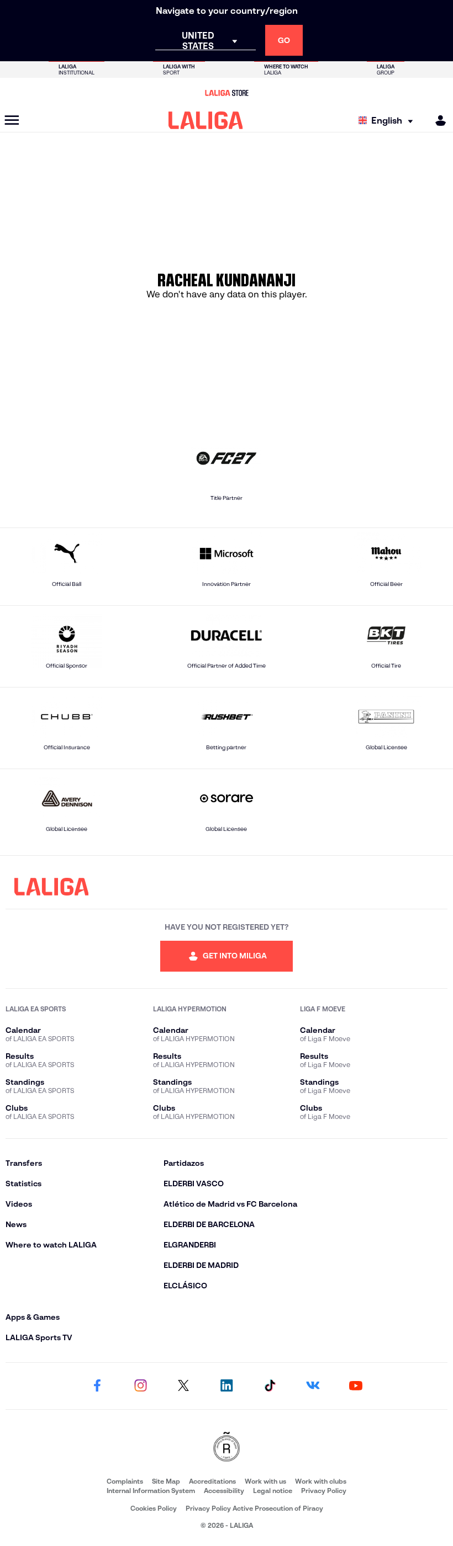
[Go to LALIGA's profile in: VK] (313, 1386)
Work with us (265, 1481)
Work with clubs (320, 1481)
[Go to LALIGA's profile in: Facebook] (97, 1386)
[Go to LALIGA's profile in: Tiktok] (270, 1386)
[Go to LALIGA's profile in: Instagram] (140, 1386)
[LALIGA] (205, 120)
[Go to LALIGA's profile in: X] (183, 1386)
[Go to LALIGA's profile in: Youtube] (356, 1386)
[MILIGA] (437, 120)
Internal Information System (151, 1490)
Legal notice (272, 1490)
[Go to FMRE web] (226, 1447)
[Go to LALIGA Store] (226, 92)
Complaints (125, 1481)
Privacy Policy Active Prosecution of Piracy (254, 1508)
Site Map (166, 1481)
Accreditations (212, 1481)
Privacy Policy (323, 1490)
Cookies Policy (153, 1508)
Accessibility (224, 1490)
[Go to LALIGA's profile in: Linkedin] (226, 1386)
